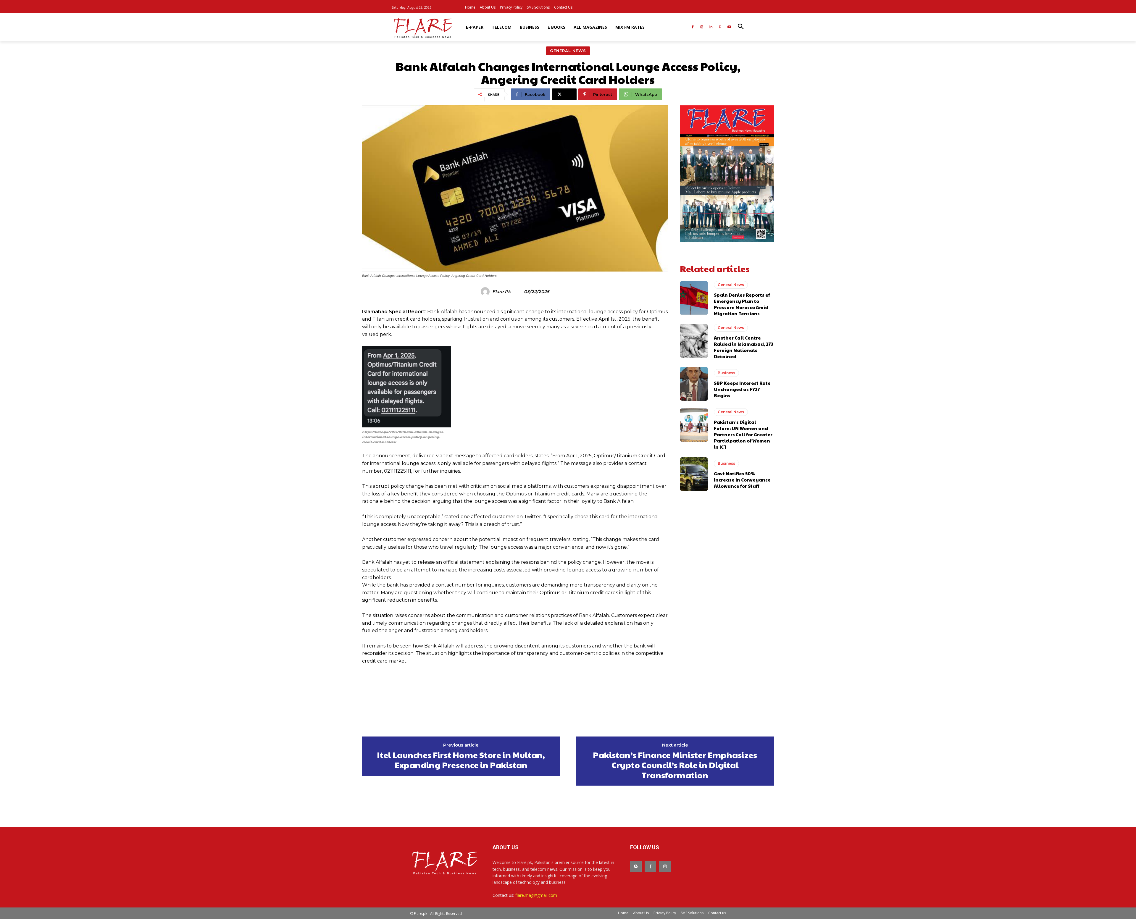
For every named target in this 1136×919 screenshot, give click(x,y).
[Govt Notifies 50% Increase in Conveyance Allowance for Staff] (694, 474)
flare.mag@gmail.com (536, 895)
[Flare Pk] (486, 291)
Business (726, 373)
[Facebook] (692, 27)
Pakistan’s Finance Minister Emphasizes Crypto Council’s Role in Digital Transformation (675, 765)
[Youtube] (729, 27)
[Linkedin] (711, 27)
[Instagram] (701, 27)
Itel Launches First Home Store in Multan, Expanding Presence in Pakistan (461, 760)
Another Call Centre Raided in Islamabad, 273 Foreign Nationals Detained (743, 347)
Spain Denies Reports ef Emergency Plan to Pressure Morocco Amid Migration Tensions (742, 304)
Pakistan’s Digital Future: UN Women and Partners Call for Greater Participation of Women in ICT (743, 434)
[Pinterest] (720, 27)
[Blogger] (636, 866)
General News (568, 50)
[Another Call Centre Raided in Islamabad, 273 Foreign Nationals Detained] (694, 341)
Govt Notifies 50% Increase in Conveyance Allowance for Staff (742, 479)
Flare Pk (501, 291)
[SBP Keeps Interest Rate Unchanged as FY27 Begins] (694, 383)
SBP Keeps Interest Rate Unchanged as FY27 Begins (742, 389)
